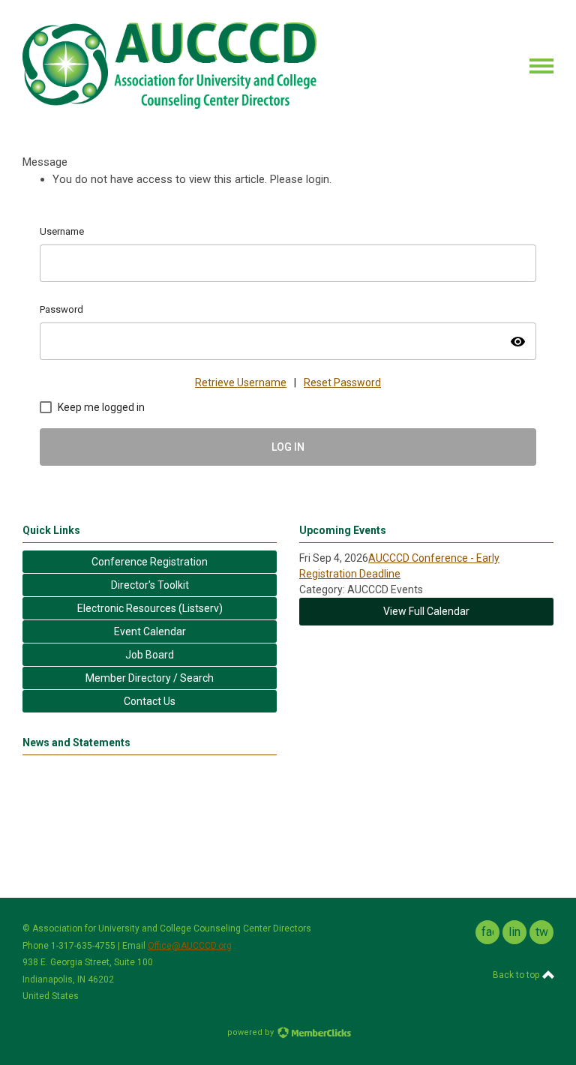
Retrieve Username (240, 382)
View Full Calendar (426, 611)
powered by (251, 1032)
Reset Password (342, 382)
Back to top (517, 975)
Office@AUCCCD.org (190, 945)
